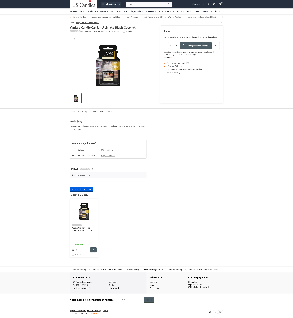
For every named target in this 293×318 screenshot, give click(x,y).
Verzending (113, 282)
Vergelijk (129, 31)
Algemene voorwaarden (78, 311)
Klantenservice (198, 4)
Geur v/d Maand (201, 11)
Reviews (94, 111)
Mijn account (114, 288)
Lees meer (168, 57)
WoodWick (91, 11)
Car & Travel (115, 31)
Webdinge (94, 313)
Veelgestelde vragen (84, 282)
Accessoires (164, 11)
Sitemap (105, 311)
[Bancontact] (220, 312)
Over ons (153, 282)
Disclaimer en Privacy (94, 311)
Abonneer (149, 300)
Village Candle (135, 11)
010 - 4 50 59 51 (107, 150)
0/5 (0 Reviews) (86, 31)
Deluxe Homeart (107, 11)
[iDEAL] (210, 312)
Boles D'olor (122, 11)
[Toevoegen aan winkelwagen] (93, 249)
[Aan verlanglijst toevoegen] (95, 202)
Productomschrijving (79, 111)
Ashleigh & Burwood (182, 11)
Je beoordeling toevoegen (81, 189)
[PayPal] (215, 312)
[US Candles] (83, 4)
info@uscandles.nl (108, 155)
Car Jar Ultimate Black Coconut (87, 23)
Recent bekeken (106, 111)
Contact (112, 285)
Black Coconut (106, 31)
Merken (153, 285)
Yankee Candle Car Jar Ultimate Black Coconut (82, 229)
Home (72, 23)
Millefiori (214, 11)
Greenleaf (150, 11)
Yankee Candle (76, 11)
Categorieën (154, 288)
